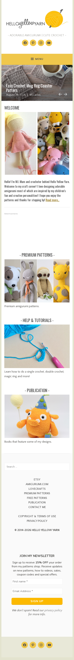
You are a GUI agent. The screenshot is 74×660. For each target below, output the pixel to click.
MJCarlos (35, 94)
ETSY (37, 479)
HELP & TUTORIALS (37, 320)
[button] (20, 143)
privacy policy (53, 610)
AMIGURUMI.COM (37, 484)
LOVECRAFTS (37, 488)
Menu (39, 59)
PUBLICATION (37, 390)
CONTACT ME (37, 507)
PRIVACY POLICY (37, 521)
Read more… (52, 200)
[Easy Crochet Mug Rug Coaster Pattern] (37, 83)
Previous (59, 93)
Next (65, 93)
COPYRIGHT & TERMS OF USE (37, 516)
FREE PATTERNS (37, 498)
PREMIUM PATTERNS (37, 255)
